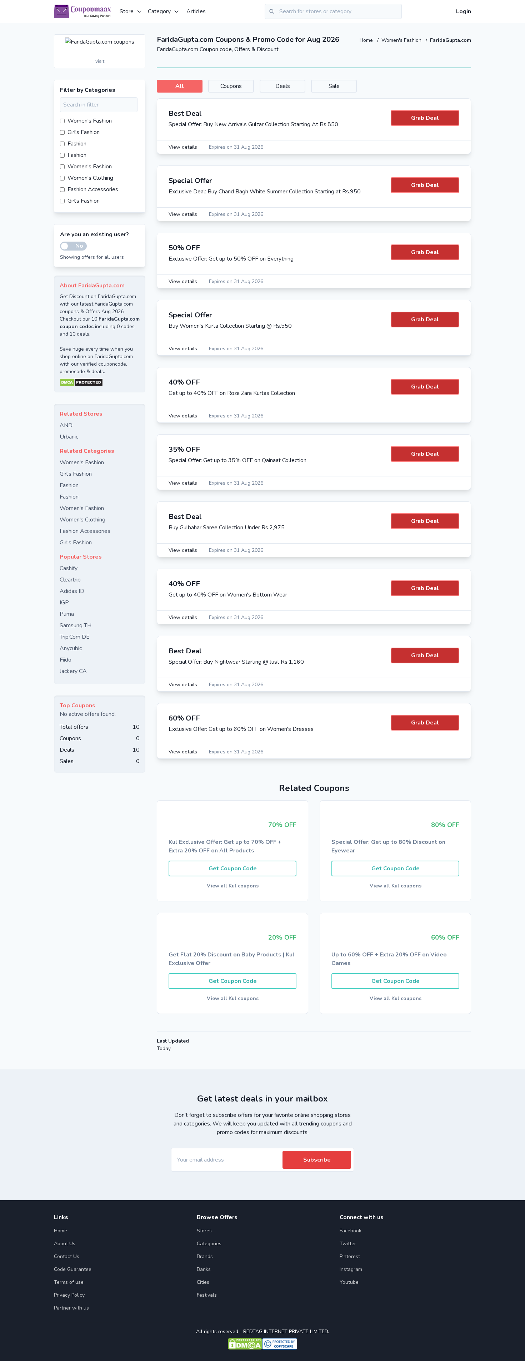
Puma (67, 614)
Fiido (65, 660)
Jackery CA (73, 671)
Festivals (207, 1295)
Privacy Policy (69, 1295)
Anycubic (71, 648)
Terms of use (69, 1282)
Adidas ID (72, 591)
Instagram (351, 1269)
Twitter (348, 1243)
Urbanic (69, 437)
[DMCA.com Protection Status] (100, 382)
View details (183, 147)
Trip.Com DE (75, 637)
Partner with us (71, 1308)
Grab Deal (425, 118)
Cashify (69, 568)
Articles (196, 11)
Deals (282, 86)
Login (463, 11)
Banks (204, 1269)
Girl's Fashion (84, 132)
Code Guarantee (72, 1269)
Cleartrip (70, 580)
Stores (204, 1230)
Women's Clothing (90, 178)
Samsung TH (75, 625)
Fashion (77, 144)
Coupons (231, 86)
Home (367, 40)
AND (66, 425)
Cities (203, 1282)
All (179, 86)
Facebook (350, 1230)
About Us (64, 1243)
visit (99, 61)
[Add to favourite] (139, 40)
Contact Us (66, 1256)
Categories (209, 1243)
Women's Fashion (402, 40)
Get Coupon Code (233, 868)
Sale (334, 86)
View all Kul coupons (233, 885)
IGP (64, 603)
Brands (205, 1256)
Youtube (349, 1282)
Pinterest (350, 1256)
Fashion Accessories (93, 189)
